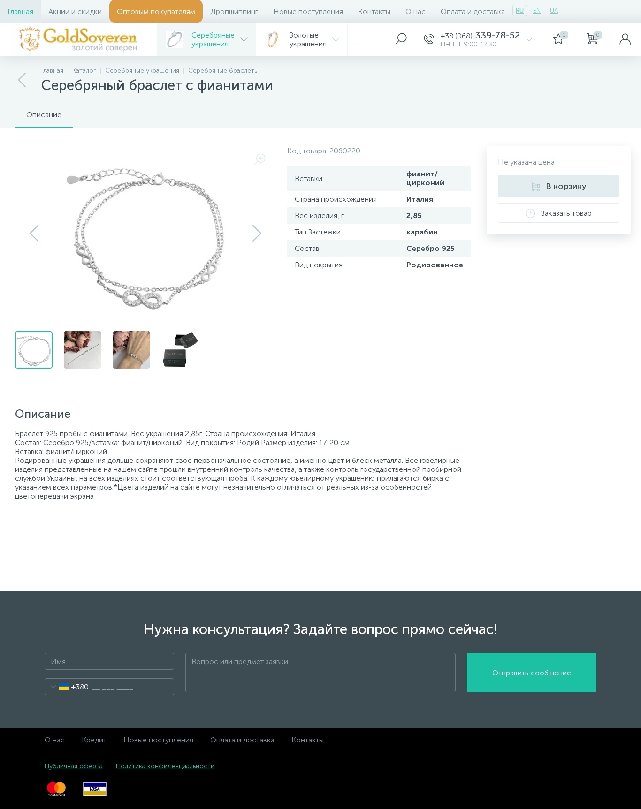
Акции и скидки (75, 11)
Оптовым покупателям (156, 11)
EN (537, 10)
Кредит (94, 739)
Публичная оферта (74, 766)
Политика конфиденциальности (165, 766)
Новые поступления (308, 11)
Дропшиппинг (234, 11)
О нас (415, 11)
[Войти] (625, 39)
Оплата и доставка (473, 11)
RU (520, 10)
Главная (20, 11)
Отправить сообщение (531, 672)
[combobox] (67, 687)
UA (554, 10)
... (358, 39)
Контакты (374, 11)
